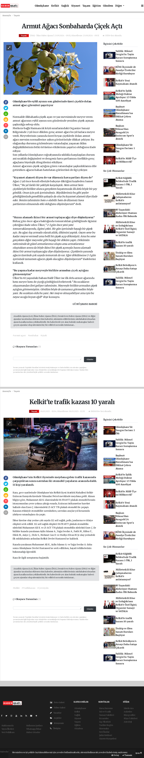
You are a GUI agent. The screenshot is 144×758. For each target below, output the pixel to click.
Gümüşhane (42, 5)
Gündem (108, 5)
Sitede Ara (128, 708)
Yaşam (86, 5)
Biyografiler (129, 715)
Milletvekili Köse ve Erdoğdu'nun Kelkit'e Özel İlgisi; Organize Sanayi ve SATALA (126, 229)
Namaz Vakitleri (106, 715)
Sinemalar (104, 728)
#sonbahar (33, 335)
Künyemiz (58, 723)
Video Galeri (59, 707)
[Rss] (27, 715)
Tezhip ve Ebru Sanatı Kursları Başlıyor (124, 256)
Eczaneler (104, 718)
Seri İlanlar (104, 732)
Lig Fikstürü (105, 722)
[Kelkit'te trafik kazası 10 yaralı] (50, 444)
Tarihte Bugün (106, 725)
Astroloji (128, 722)
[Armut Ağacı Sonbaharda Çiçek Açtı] (50, 68)
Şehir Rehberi (105, 735)
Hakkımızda (8, 725)
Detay (116, 755)
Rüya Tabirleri (130, 718)
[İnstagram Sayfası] (12, 715)
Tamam (128, 755)
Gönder (90, 359)
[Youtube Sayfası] (17, 715)
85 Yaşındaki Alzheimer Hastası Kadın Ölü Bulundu (126, 213)
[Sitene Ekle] (37, 715)
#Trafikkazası (28, 588)
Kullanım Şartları (34, 725)
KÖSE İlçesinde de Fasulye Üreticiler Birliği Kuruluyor (126, 70)
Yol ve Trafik (105, 711)
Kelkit (55, 5)
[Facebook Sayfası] (2, 715)
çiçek (43, 116)
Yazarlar (57, 713)
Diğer (118, 5)
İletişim (56, 728)
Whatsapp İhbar (33, 729)
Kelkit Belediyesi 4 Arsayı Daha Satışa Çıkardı (126, 268)
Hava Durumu (106, 708)
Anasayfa (6, 15)
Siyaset (75, 5)
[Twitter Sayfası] (7, 715)
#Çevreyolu (42, 588)
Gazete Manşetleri (107, 738)
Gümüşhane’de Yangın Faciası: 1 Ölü (125, 148)
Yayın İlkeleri (8, 729)
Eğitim (97, 5)
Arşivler (57, 718)
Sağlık (65, 5)
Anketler (128, 711)
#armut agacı (19, 335)
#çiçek (43, 335)
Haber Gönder (33, 732)
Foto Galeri (58, 702)
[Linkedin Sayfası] (22, 715)
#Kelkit (16, 588)
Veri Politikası (8, 732)
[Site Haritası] (32, 715)
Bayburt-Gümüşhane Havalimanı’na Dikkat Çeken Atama (124, 113)
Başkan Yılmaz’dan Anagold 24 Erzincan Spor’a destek (125, 132)
